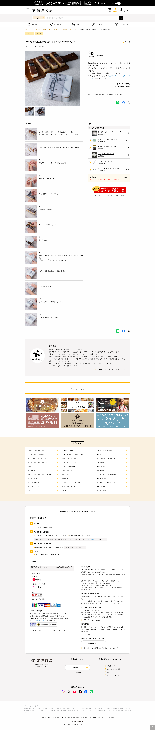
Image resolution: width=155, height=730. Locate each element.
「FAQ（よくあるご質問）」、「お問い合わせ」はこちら (100, 648)
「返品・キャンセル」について (92, 620)
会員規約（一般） (112, 672)
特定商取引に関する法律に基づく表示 (88, 717)
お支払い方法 (59, 547)
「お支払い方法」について (59, 630)
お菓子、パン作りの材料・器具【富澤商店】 (37, 29)
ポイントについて (61, 536)
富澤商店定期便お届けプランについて (81, 536)
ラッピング (57, 29)
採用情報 (111, 717)
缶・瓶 (39, 33)
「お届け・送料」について (40, 630)
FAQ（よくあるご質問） (114, 669)
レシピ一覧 (55, 717)
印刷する (127, 42)
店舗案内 (104, 717)
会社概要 (78, 673)
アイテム (29, 33)
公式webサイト (120, 369)
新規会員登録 (47, 527)
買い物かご (38, 536)
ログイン (38, 527)
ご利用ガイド (111, 666)
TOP (42, 717)
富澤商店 (99, 55)
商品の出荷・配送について (43, 547)
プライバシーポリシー (114, 675)
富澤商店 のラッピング (69, 29)
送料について (49, 536)
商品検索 (48, 717)
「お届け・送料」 (89, 539)
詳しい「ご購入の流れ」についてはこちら (48, 555)
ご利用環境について (88, 634)
